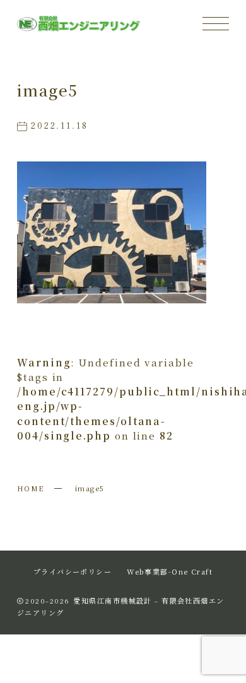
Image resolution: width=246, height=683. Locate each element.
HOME (31, 488)
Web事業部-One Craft (170, 571)
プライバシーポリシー (72, 571)
